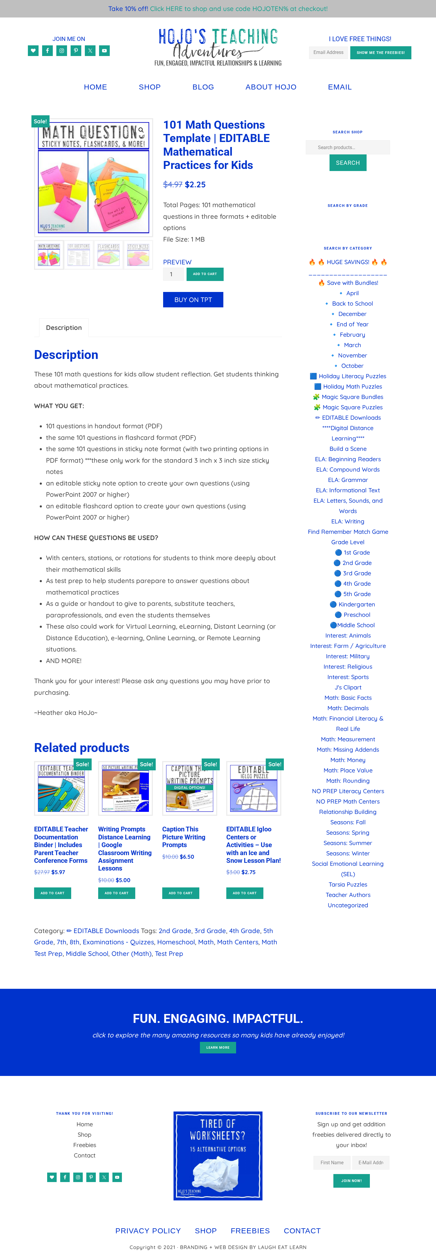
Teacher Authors (348, 894)
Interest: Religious (348, 666)
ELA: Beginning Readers (348, 459)
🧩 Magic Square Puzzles (348, 407)
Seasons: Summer (348, 843)
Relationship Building (348, 811)
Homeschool (176, 942)
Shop (84, 1134)
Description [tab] (64, 327)
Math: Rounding (348, 780)
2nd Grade (175, 931)
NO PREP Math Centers (348, 801)
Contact (85, 1155)
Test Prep (169, 953)
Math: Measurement (348, 739)
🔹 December (348, 313)
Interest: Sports (348, 677)
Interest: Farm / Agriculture (348, 645)
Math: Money (348, 760)
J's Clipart (348, 687)
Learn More (218, 1048)
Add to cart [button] (53, 893)
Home (85, 1124)
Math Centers (237, 942)
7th (61, 942)
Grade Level (348, 542)
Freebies (84, 1145)
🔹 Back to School (348, 303)
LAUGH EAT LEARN (282, 1247)
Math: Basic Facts (348, 697)
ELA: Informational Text (348, 490)
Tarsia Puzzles (348, 884)
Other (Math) (132, 953)
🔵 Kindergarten (352, 604)
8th (74, 942)
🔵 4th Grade (352, 583)
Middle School (87, 953)
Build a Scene (348, 448)
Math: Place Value (348, 770)
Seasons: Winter (348, 853)
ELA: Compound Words (348, 469)
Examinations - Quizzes (118, 942)
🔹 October (348, 365)
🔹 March (348, 345)
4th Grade (244, 931)
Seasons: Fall (348, 822)
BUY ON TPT (193, 300)
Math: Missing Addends (348, 749)
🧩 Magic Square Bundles (348, 396)
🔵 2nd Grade (352, 562)
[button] (141, 130)
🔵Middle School (352, 625)
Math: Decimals (348, 708)
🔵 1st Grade (352, 552)
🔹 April (348, 293)
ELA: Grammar (348, 479)
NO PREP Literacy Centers (348, 791)
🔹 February (348, 334)
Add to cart (205, 274)
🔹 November (348, 355)
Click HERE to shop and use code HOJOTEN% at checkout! (239, 8)
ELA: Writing (348, 521)
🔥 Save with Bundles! (348, 282)
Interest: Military (348, 656)
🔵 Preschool (352, 614)
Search (348, 162)
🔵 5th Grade (352, 594)
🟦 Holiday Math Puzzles (348, 386)
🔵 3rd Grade (352, 573)
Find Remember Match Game (348, 531)
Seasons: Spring (348, 832)
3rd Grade (210, 931)
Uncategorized (348, 905)
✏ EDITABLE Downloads (102, 931)
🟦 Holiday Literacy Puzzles (348, 376)
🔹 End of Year (348, 324)
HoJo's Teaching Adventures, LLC (218, 47)
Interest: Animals (348, 635)
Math (206, 942)
